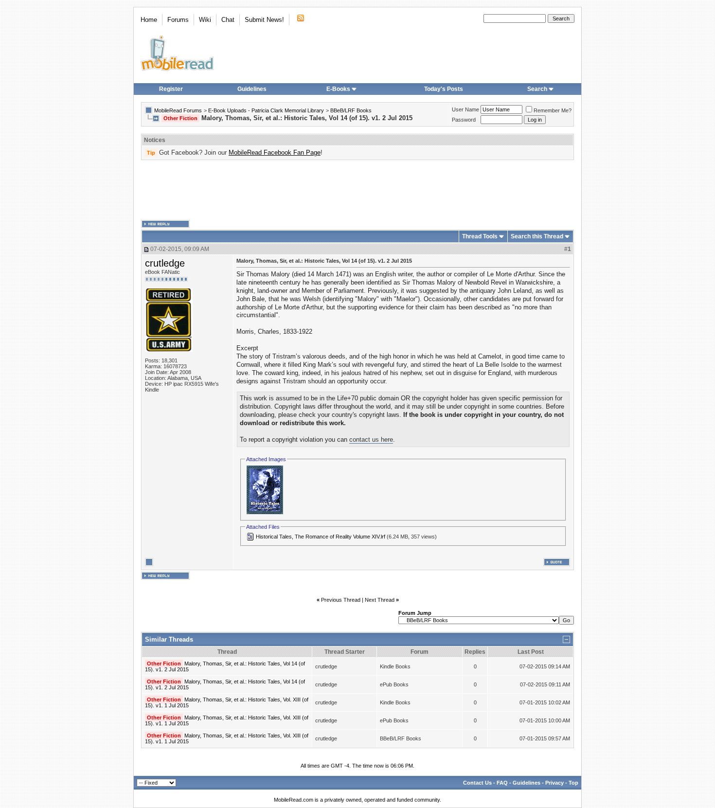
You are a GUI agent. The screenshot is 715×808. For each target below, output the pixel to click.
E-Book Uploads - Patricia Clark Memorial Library (266, 110)
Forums (178, 19)
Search (537, 89)
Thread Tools (480, 236)
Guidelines (252, 89)
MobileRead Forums (178, 110)
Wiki (205, 19)
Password (464, 120)
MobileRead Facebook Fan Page (275, 152)
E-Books (338, 89)
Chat (227, 19)
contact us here (371, 439)
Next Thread (379, 600)
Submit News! (264, 19)
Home (149, 19)
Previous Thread (340, 600)
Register (171, 89)
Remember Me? (553, 110)
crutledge (165, 263)
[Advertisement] (357, 190)
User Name (465, 109)
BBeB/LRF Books (351, 110)
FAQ (502, 783)
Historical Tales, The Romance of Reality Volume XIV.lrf (320, 536)
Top (573, 783)
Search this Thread (537, 236)
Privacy (554, 783)
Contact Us (477, 783)
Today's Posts (443, 89)
